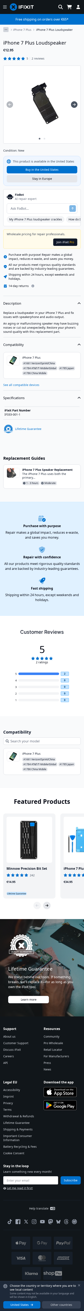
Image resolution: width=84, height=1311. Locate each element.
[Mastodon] (50, 1221)
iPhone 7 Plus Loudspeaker (54, 30)
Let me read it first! (20, 1188)
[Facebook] (17, 1221)
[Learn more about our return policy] (33, 286)
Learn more (28, 999)
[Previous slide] (37, 905)
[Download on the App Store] (60, 1092)
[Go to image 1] (39, 138)
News (47, 1069)
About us (9, 1036)
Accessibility (11, 1090)
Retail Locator (53, 1050)
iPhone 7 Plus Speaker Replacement (47, 470)
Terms (7, 1110)
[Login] (78, 7)
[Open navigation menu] (5, 7)
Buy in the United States (42, 170)
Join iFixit (65, 242)
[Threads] (66, 1221)
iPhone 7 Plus (22, 30)
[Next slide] (47, 905)
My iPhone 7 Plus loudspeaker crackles (35, 219)
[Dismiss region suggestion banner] (79, 1285)
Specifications (14, 398)
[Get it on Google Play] (60, 1105)
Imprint (8, 1096)
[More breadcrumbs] (6, 29)
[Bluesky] (58, 1222)
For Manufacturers (56, 1056)
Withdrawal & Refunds (18, 1116)
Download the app (59, 1082)
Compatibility (13, 344)
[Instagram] (34, 1221)
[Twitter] (26, 1221)
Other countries (61, 1305)
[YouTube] (42, 1221)
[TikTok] (9, 1221)
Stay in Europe (42, 179)
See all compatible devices (21, 385)
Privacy (8, 1103)
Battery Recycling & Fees (20, 1147)
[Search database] (60, 7)
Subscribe (70, 1180)
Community (51, 1036)
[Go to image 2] (44, 138)
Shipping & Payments (18, 1129)
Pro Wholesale (53, 1043)
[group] (10, 104)
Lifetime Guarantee (16, 1123)
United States (19, 1305)
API (5, 1063)
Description (12, 303)
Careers (8, 1056)
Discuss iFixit (12, 1050)
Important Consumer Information (17, 1138)
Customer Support (15, 1043)
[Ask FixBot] (72, 208)
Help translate (39, 1208)
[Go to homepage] (23, 7)
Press (47, 1063)
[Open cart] (69, 7)
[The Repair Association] (74, 1221)
